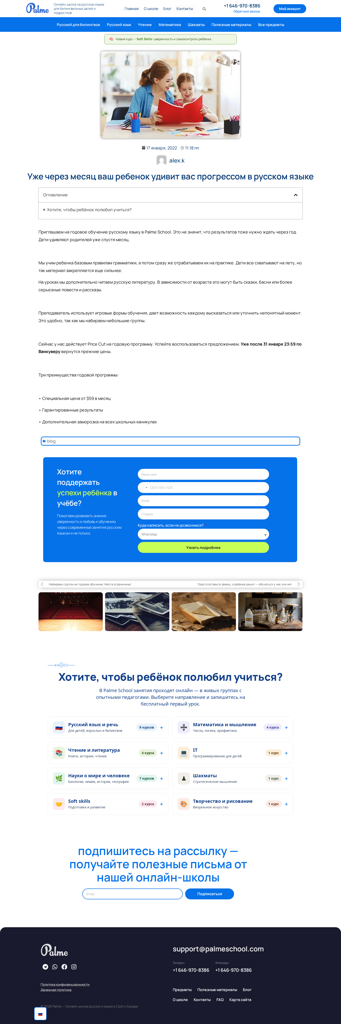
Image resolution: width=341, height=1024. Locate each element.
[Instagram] (73, 967)
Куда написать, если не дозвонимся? (171, 525)
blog (51, 441)
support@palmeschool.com (218, 948)
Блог (167, 8)
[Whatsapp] (54, 967)
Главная (132, 8)
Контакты (185, 8)
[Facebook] (64, 967)
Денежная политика (56, 990)
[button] (296, 195)
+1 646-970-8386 (242, 6)
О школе (151, 8)
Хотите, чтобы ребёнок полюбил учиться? (89, 209)
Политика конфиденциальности (65, 984)
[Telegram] (45, 967)
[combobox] (143, 487)
